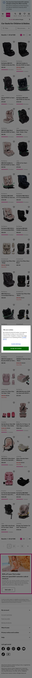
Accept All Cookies (16, 348)
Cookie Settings (16, 344)
